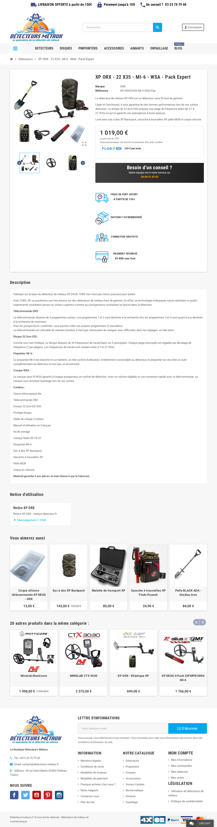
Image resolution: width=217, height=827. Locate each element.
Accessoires (133, 778)
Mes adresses (179, 771)
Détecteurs (132, 760)
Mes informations (181, 759)
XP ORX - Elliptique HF (133, 675)
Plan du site (88, 802)
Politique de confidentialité (187, 801)
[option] (34, 663)
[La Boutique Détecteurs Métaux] (36, 27)
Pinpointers (132, 766)
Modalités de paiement (94, 778)
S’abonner (189, 728)
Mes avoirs (177, 777)
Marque (100, 86)
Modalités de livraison (94, 772)
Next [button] (203, 622)
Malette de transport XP (108, 590)
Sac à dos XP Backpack (69, 590)
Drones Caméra (135, 784)
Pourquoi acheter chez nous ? (98, 784)
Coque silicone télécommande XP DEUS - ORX (29, 595)
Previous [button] (196, 622)
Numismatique (134, 790)
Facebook (14, 795)
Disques (131, 772)
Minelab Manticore (34, 675)
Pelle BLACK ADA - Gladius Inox (188, 592)
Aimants (131, 796)
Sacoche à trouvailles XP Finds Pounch (148, 592)
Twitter (25, 795)
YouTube (36, 795)
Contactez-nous (90, 796)
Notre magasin (89, 790)
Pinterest (48, 795)
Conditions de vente (92, 766)
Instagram (59, 795)
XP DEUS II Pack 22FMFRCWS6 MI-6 (183, 678)
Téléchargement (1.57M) (29, 520)
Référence (101, 90)
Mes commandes (181, 765)
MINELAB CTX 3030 (83, 675)
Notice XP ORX (24, 508)
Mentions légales (91, 760)
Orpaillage (132, 802)
